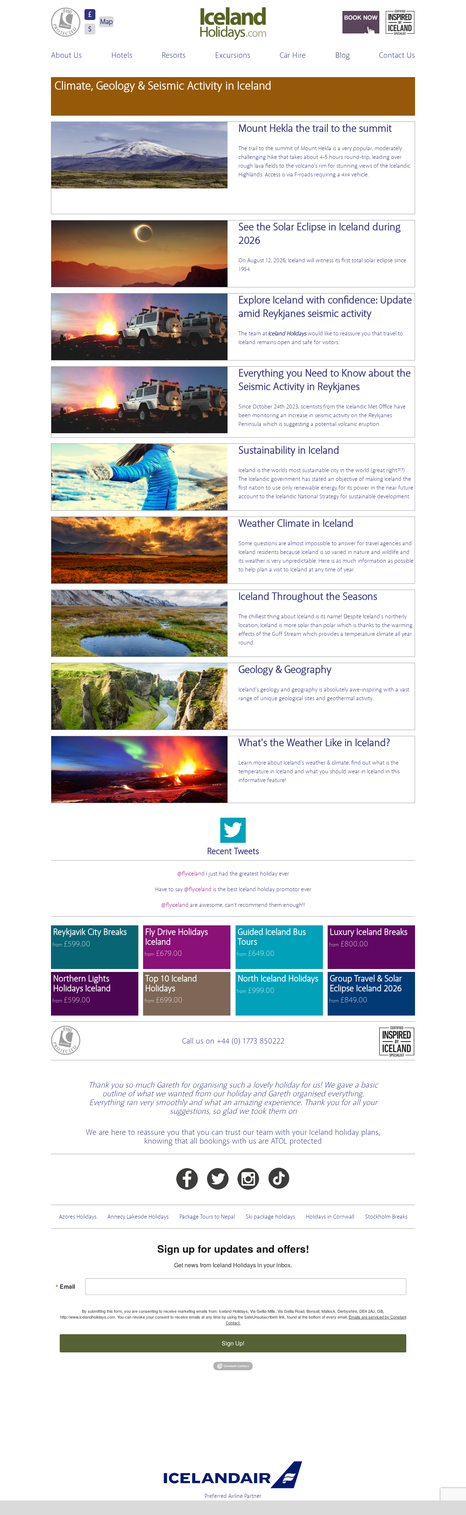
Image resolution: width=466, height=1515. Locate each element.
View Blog (233, 168)
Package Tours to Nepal (207, 1216)
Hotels (122, 55)
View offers (94, 947)
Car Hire (293, 55)
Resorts (174, 55)
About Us (66, 55)
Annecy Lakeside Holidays (138, 1216)
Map (106, 21)
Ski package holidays (270, 1216)
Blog (342, 55)
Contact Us (397, 55)
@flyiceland (191, 873)
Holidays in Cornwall (330, 1216)
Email (67, 1286)
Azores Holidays (77, 1216)
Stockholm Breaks (386, 1216)
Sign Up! (233, 1343)
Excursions (232, 55)
